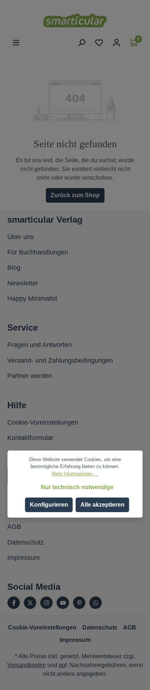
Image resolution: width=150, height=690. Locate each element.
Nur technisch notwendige (77, 487)
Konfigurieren (49, 505)
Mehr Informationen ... (75, 473)
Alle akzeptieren (102, 505)
